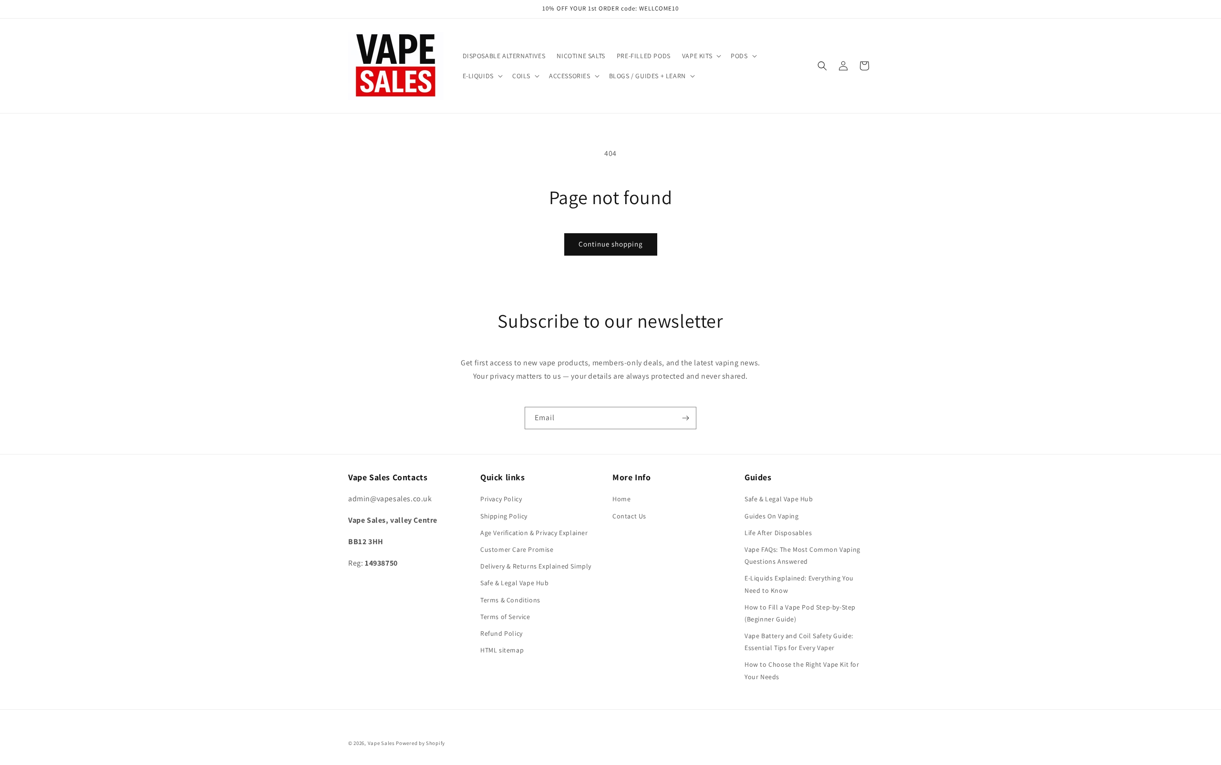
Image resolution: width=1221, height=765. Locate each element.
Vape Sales (381, 743)
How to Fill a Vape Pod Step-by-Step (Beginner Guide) (800, 613)
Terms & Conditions (510, 600)
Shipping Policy (504, 516)
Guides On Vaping (772, 516)
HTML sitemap (502, 650)
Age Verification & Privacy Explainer (534, 532)
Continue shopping (611, 243)
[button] (700, 56)
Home (621, 499)
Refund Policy (501, 633)
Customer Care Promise (517, 549)
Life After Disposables (778, 532)
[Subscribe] (685, 418)
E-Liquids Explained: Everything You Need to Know (799, 584)
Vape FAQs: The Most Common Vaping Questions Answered (802, 555)
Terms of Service (505, 616)
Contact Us (629, 516)
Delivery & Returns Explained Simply (535, 566)
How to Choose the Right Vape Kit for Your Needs (802, 670)
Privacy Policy (501, 499)
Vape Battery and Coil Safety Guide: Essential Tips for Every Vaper (799, 641)
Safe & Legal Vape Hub (514, 583)
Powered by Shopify (420, 743)
